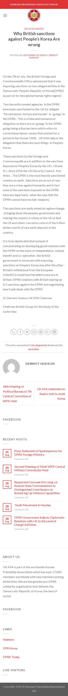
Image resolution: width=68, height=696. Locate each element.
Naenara (8, 639)
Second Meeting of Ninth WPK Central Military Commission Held (39, 468)
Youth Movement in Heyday (32, 505)
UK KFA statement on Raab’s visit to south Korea (51, 393)
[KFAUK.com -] (34, 15)
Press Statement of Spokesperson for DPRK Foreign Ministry (38, 452)
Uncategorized (34, 28)
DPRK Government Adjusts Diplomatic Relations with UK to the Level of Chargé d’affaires (39, 521)
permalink (33, 349)
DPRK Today (11, 657)
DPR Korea (10, 648)
